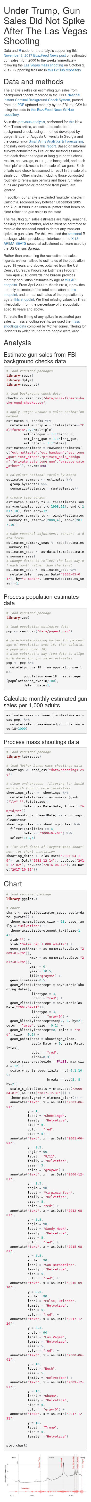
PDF (20, 104)
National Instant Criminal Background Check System (42, 97)
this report (48, 146)
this (71, 121)
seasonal (75, 233)
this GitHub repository (64, 69)
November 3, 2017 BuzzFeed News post (35, 55)
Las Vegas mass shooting (43, 65)
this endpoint (24, 299)
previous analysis (31, 121)
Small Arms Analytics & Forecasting (56, 141)
